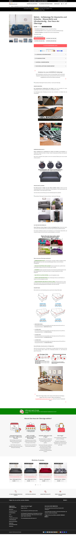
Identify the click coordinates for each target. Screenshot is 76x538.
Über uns (10, 516)
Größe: (38, 36)
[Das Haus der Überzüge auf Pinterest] (10, 0)
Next (31, 26)
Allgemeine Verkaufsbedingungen (13, 524)
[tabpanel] (15, 472)
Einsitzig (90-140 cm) (39, 38)
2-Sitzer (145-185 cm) (51, 38)
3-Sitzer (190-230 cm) (39, 41)
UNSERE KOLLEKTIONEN (32, 3)
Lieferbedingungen (12, 519)
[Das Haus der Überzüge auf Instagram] (12, 0)
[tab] (50, 54)
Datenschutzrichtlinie (13, 521)
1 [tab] (35, 484)
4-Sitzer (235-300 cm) (51, 41)
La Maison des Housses (13, 517)
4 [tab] (40, 484)
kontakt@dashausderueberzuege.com (44, 398)
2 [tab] (37, 484)
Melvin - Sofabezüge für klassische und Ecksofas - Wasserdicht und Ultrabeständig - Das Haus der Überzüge (30, 6)
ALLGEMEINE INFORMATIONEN (46, 3)
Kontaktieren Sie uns (13, 511)
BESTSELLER (57, 3)
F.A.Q (10, 514)
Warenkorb (11, 509)
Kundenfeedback (12, 512)
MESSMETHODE (37, 34)
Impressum (11, 526)
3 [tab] (38, 484)
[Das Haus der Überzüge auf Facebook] (9, 0)
